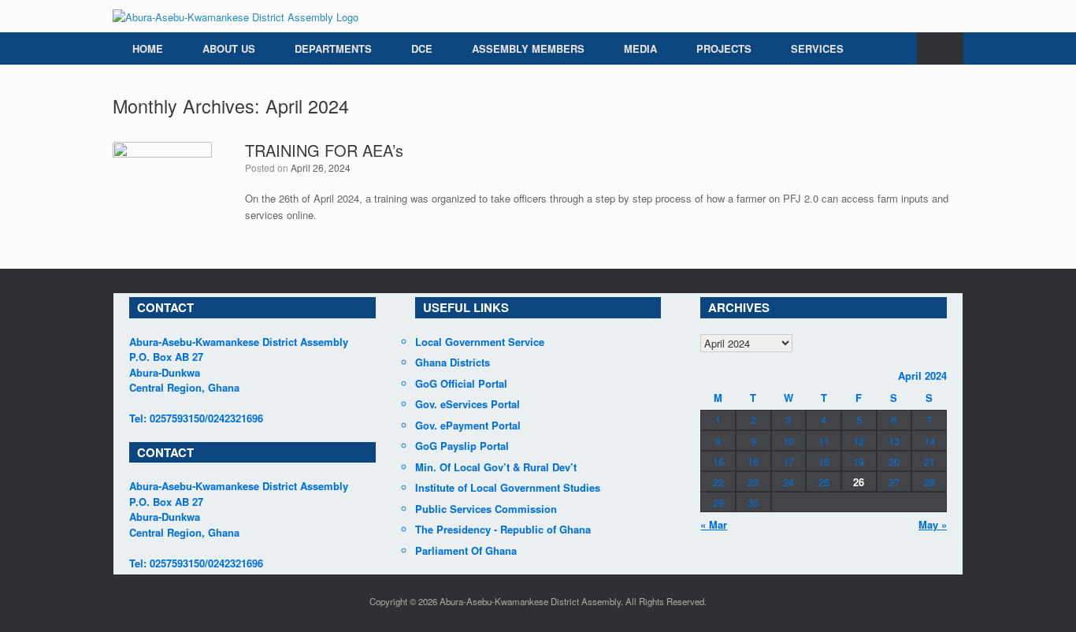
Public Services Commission (486, 508)
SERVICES (817, 48)
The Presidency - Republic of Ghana (503, 529)
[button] (940, 48)
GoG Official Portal (461, 383)
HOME (147, 48)
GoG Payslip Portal (462, 445)
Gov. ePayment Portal (468, 425)
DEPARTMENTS (333, 48)
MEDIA (640, 48)
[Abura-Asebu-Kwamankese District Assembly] (235, 16)
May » (932, 524)
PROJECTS (723, 48)
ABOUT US (228, 48)
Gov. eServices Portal (467, 403)
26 (858, 481)
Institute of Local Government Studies (507, 487)
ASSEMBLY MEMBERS (528, 48)
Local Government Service (479, 341)
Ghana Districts (452, 362)
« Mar (713, 524)
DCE (421, 48)
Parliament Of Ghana (466, 550)
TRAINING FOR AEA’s (324, 150)
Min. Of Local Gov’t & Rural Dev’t (496, 466)
